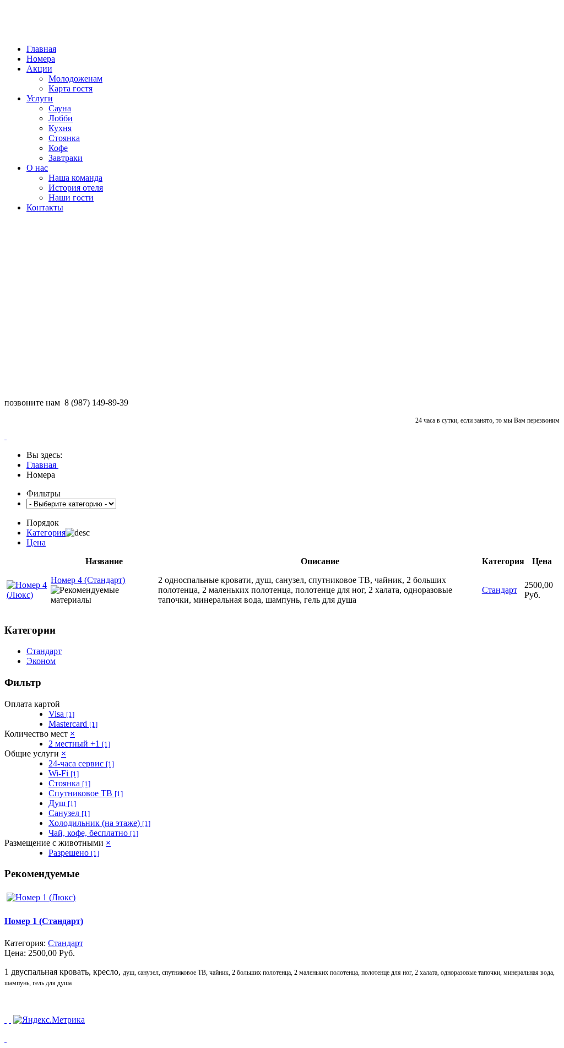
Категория (46, 532)
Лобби (60, 118)
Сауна (59, 108)
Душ (62, 803)
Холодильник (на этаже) (99, 823)
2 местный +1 (79, 743)
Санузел (69, 813)
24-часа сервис (81, 763)
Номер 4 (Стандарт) (88, 580)
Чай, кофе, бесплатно (93, 833)
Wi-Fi (63, 773)
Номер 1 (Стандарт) (43, 921)
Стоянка (64, 138)
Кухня (60, 128)
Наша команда (75, 177)
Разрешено (73, 852)
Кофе (58, 148)
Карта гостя (70, 88)
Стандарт (44, 651)
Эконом (41, 661)
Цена (36, 542)
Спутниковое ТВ (85, 793)
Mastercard (72, 723)
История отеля (75, 187)
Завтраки (65, 158)
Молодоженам (75, 78)
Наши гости (71, 197)
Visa (61, 714)
